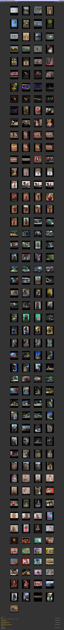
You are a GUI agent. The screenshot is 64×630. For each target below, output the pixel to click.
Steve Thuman (3, 620)
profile (6, 1)
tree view (55, 1)
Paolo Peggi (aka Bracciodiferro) (6, 624)
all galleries (9, 1)
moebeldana (3, 627)
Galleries (14, 1)
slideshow (62, 1)
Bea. (2, 618)
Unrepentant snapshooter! (5, 622)
